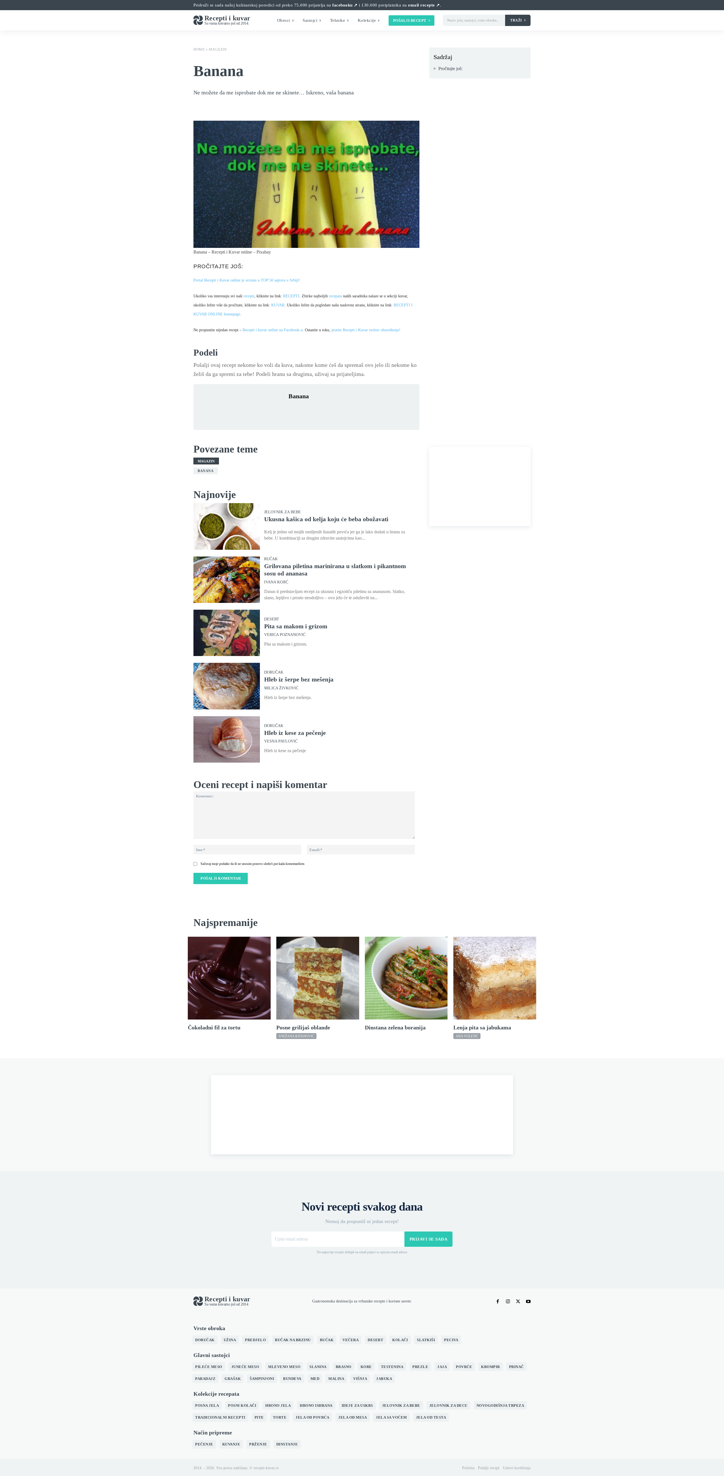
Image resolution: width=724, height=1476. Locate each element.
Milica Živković (281, 688)
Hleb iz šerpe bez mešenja (298, 679)
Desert (271, 619)
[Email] (359, 410)
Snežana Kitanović (296, 1036)
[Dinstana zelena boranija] (406, 978)
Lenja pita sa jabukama (482, 1027)
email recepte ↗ (424, 5)
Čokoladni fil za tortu (214, 1027)
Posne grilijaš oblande (303, 1027)
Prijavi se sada (429, 1239)
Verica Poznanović (284, 635)
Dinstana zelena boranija (395, 1027)
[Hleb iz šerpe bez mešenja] (226, 686)
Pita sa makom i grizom (295, 626)
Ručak (271, 559)
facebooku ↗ (345, 5)
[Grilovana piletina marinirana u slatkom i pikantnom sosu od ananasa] (226, 580)
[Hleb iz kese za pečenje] (226, 739)
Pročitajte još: (450, 68)
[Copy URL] (372, 410)
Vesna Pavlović (281, 741)
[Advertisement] (480, 486)
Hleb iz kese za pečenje (295, 732)
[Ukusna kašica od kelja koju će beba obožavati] (226, 526)
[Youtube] (528, 1301)
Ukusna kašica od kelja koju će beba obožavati (326, 519)
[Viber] (346, 410)
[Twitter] (307, 410)
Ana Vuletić (467, 1036)
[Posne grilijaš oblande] (317, 978)
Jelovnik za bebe (282, 512)
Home (199, 49)
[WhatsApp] (333, 410)
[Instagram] (508, 1301)
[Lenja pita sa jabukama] (494, 978)
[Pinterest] (320, 410)
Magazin (218, 49)
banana (206, 471)
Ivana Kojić (276, 582)
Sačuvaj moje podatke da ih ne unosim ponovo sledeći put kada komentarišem (252, 864)
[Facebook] (294, 410)
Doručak (273, 672)
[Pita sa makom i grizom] (226, 633)
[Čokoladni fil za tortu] (229, 978)
